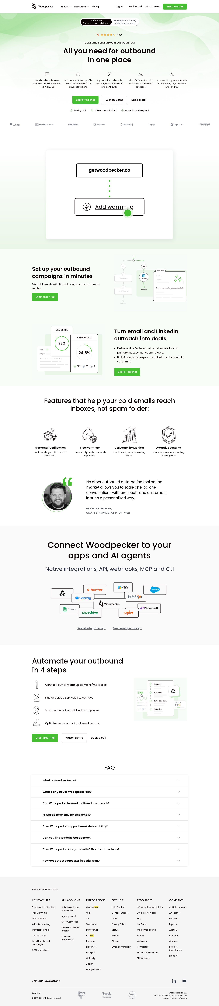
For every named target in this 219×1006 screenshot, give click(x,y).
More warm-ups (70, 921)
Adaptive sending (41, 924)
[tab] (96, 22)
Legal (114, 918)
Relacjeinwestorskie (175, 948)
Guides (115, 935)
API (87, 918)
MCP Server (92, 929)
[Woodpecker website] (42, 6)
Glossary (116, 941)
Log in (119, 6)
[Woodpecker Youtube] (184, 981)
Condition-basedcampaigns (41, 943)
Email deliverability (121, 946)
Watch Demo (153, 6)
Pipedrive (91, 946)
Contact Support (120, 912)
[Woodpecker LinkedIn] (174, 981)
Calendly (90, 958)
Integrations (95, 900)
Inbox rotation (39, 918)
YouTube (141, 924)
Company (176, 900)
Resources (80, 6)
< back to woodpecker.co (45, 889)
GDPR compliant (40, 950)
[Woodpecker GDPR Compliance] (132, 995)
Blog (139, 918)
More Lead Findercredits (70, 929)
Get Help (118, 900)
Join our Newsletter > (46, 981)
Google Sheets (93, 969)
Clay (88, 912)
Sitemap (36, 993)
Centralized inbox (41, 929)
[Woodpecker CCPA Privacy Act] (81, 995)
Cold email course (146, 929)
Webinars (142, 941)
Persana (90, 941)
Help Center (118, 907)
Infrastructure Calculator (150, 907)
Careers (173, 941)
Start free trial (175, 6)
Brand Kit (173, 955)
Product (64, 6)
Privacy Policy (119, 924)
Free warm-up (39, 912)
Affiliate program (178, 907)
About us (173, 929)
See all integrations (91, 628)
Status (115, 929)
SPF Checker (143, 958)
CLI (89, 935)
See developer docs (127, 628)
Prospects (174, 918)
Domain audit (39, 935)
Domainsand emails (67, 938)
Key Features (41, 900)
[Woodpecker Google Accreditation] (107, 995)
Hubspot (90, 952)
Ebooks (140, 935)
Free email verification (43, 907)
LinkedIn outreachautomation (71, 909)
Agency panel (69, 916)
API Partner (174, 912)
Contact (173, 935)
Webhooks (91, 924)
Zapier (89, 963)
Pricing (95, 6)
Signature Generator (147, 952)
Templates (142, 946)
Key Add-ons (71, 900)
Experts (173, 924)
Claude (92, 907)
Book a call (135, 6)
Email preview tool (146, 912)
